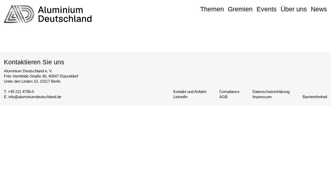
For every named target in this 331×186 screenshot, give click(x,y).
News (319, 9)
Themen (212, 9)
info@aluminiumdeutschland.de (35, 97)
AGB (223, 97)
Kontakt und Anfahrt (189, 91)
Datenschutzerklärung (271, 91)
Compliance (229, 91)
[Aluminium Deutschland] (47, 14)
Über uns (294, 9)
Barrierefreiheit (315, 97)
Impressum (262, 97)
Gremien (240, 9)
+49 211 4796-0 (21, 91)
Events (267, 9)
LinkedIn (180, 97)
